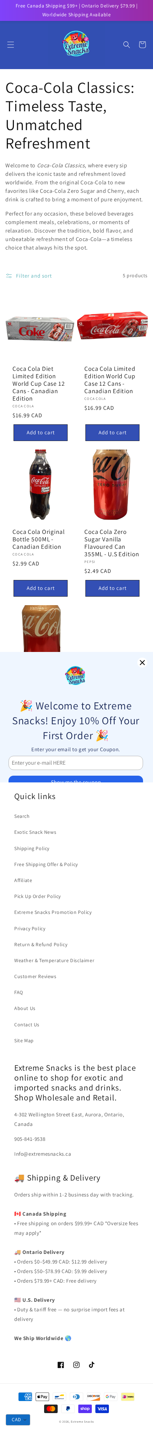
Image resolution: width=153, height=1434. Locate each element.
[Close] (142, 663)
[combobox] (18, 1419)
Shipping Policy (31, 848)
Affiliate (23, 880)
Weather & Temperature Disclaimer (54, 960)
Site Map (24, 1040)
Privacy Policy (29, 928)
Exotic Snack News (35, 832)
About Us (25, 1008)
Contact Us (26, 1024)
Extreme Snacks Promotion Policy (53, 912)
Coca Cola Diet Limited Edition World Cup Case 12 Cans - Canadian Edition (38, 383)
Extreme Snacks (82, 1421)
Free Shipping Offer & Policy (46, 864)
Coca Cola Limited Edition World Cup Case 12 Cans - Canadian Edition (110, 380)
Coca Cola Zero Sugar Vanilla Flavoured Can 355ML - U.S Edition (111, 543)
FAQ (18, 992)
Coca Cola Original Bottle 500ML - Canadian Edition (38, 539)
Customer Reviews (35, 976)
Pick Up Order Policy (37, 896)
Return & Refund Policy (40, 944)
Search (22, 816)
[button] (11, 44)
